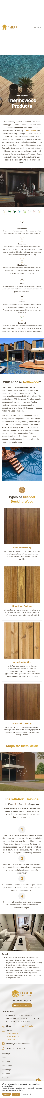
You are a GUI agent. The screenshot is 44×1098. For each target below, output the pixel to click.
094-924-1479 (12, 1033)
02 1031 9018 (27, 1026)
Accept (6, 1094)
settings (19, 1090)
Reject (16, 1094)
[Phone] (38, 1080)
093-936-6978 (12, 1036)
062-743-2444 (12, 1039)
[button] (38, 27)
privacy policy (30, 1088)
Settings (25, 1094)
